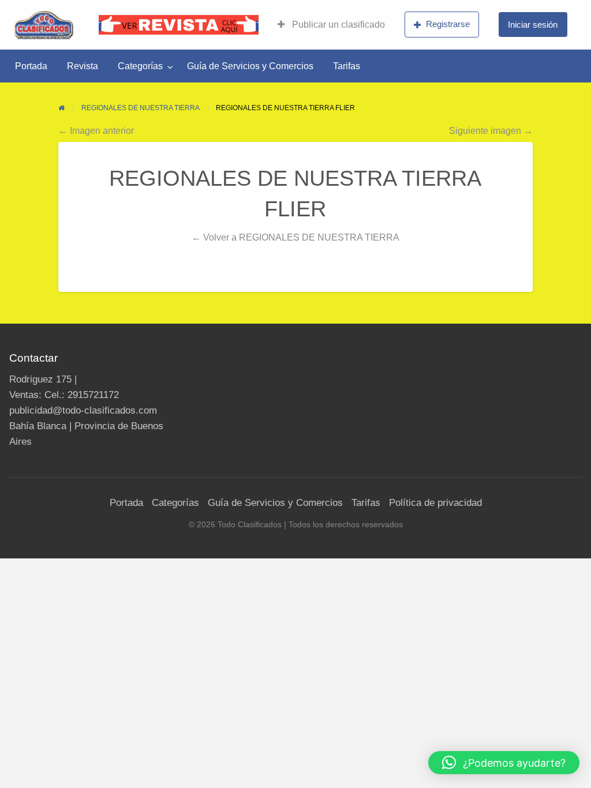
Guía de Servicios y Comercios (250, 66)
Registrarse (448, 24)
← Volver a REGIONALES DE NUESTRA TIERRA (295, 237)
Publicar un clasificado (337, 24)
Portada (31, 66)
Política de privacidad (435, 502)
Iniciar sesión (533, 24)
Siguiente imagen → (491, 130)
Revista (82, 66)
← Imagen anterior (96, 130)
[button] (503, 762)
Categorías (140, 66)
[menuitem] (331, 24)
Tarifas (346, 66)
